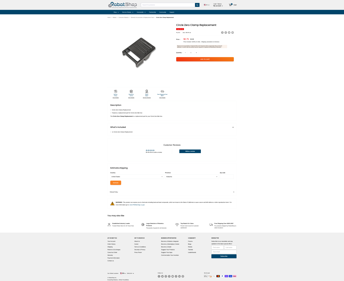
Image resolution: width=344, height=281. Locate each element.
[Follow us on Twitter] (162, 276)
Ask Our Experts (147, 97)
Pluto (178, 32)
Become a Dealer (166, 247)
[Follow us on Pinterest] (169, 276)
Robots (114, 17)
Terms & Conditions (140, 247)
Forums (190, 241)
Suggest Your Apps (166, 252)
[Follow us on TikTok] (176, 276)
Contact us (111, 260)
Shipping (110, 247)
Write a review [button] (190, 151)
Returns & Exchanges (114, 249)
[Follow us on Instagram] (166, 276)
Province (168, 172)
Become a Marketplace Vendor (170, 244)
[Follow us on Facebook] (159, 276)
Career (136, 244)
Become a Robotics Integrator (170, 241)
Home (109, 17)
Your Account (111, 241)
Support (172, 12)
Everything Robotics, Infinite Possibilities (118, 279)
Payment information (114, 258)
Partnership (152, 12)
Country (112, 172)
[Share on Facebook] (222, 32)
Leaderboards (192, 252)
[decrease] (185, 52)
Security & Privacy (139, 249)
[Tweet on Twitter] (229, 32)
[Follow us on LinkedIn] (179, 276)
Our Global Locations (113, 273)
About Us (137, 241)
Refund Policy (114, 192)
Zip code (222, 172)
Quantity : (179, 52)
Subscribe (223, 256)
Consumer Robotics (124, 17)
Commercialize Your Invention (170, 255)
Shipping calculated (206, 41)
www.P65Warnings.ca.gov (137, 205)
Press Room (138, 252)
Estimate (115, 182)
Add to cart (205, 59)
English (130, 273)
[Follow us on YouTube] (172, 276)
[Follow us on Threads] (183, 276)
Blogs (189, 244)
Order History (111, 244)
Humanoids (140, 12)
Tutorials (190, 249)
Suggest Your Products (168, 249)
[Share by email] (232, 32)
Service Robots (127, 12)
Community (162, 12)
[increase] (196, 52)
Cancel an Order (112, 252)
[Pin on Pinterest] (225, 32)
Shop (115, 12)
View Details (116, 97)
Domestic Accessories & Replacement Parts (142, 17)
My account (217, 6)
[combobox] (168, 5)
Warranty (110, 255)
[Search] (197, 5)
